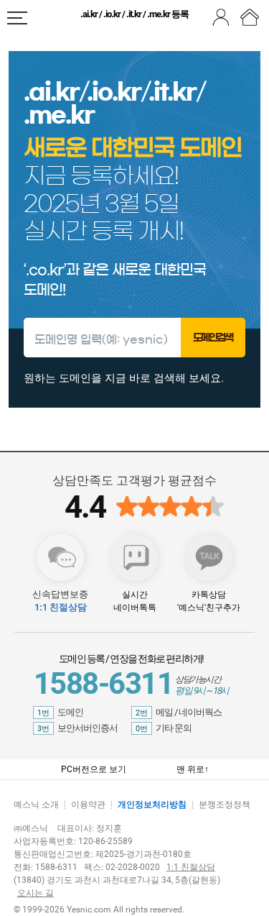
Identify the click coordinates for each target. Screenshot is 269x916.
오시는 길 (35, 893)
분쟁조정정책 (224, 805)
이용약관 (88, 805)
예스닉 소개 (36, 805)
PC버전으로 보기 (93, 769)
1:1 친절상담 (190, 867)
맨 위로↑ (192, 769)
